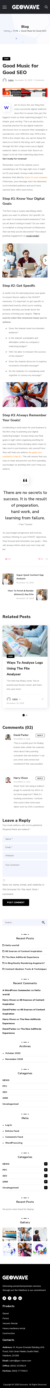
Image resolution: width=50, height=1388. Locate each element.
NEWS (5, 1080)
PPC (4, 1086)
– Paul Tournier (25, 524)
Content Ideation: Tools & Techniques (26, 969)
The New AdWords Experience (22, 957)
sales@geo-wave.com (20, 1360)
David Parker (21, 735)
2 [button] (26, 715)
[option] (25, 260)
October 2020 (12, 1053)
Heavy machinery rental (13, 1328)
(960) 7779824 (20, 1370)
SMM (15, 30)
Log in (8, 1125)
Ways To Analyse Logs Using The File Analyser (25, 668)
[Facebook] (9, 1298)
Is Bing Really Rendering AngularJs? (25, 963)
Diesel (5, 1313)
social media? (32, 235)
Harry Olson (21, 778)
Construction (8, 1333)
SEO (4, 1092)
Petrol (5, 1318)
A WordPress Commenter (16, 990)
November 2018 (14, 1059)
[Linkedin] (20, 1298)
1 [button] (24, 715)
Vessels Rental (10, 1323)
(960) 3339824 (18, 1365)
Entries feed (12, 1131)
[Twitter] (4, 1298)
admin (11, 80)
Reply (40, 735)
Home (7, 30)
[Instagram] (15, 1298)
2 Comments (38, 80)
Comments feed (14, 1136)
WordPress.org (13, 1142)
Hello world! (12, 945)
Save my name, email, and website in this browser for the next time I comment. (23, 889)
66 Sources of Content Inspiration (23, 951)
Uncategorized (10, 1104)
